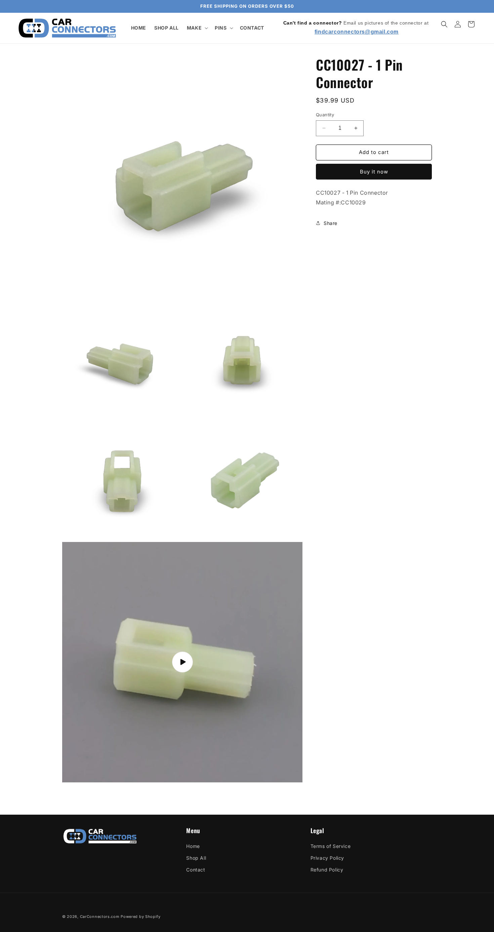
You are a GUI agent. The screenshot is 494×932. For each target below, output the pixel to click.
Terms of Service (331, 846)
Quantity (325, 114)
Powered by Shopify (141, 916)
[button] (197, 28)
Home (193, 846)
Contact (195, 869)
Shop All (196, 858)
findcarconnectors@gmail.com (357, 32)
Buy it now (374, 171)
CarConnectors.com (100, 916)
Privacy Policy (327, 858)
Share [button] (330, 223)
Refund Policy (327, 869)
